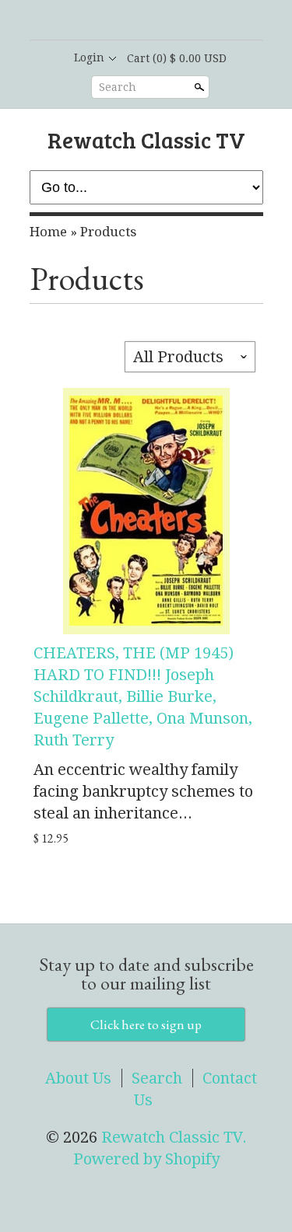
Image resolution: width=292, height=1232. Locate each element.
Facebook (132, 21)
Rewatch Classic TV (146, 139)
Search (117, 87)
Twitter (159, 21)
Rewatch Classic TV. (174, 1137)
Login (89, 57)
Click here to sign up (146, 1024)
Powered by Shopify (146, 1159)
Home (48, 231)
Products (108, 231)
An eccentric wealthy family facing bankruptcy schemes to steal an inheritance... (143, 791)
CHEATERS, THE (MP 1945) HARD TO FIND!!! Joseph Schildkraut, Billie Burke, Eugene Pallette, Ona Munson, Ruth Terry (142, 696)
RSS (106, 21)
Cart (177, 58)
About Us (78, 1078)
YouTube (185, 21)
